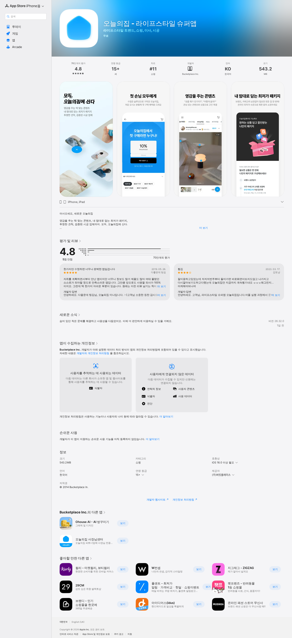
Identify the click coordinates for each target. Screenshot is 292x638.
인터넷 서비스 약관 (69, 634)
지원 (130, 634)
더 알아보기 (153, 439)
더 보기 (203, 227)
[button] (25, 27)
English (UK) (78, 622)
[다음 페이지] (288, 139)
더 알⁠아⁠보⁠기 (166, 416)
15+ (138, 474)
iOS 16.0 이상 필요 (223, 462)
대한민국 (64, 622)
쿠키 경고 (118, 634)
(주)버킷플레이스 (221, 474)
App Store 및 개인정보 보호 (96, 634)
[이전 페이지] (55, 139)
